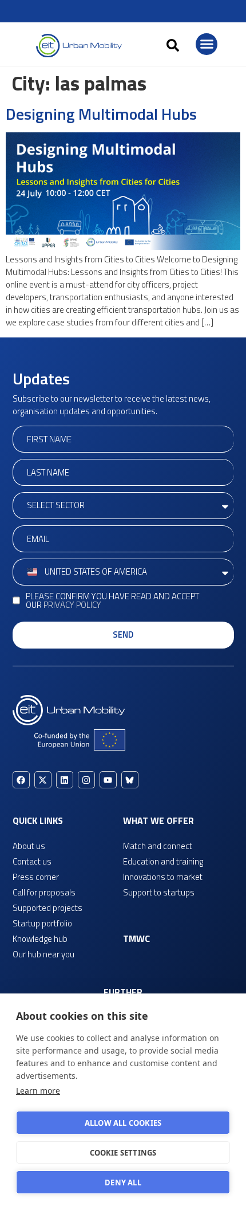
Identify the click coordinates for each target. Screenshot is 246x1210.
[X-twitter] (42, 779)
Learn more (38, 1090)
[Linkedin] (64, 779)
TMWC (136, 938)
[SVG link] (79, 45)
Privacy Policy (72, 604)
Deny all (123, 1182)
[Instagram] (86, 779)
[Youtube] (108, 779)
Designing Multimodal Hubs (101, 113)
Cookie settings (123, 1153)
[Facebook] (21, 779)
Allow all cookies (123, 1123)
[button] (172, 45)
